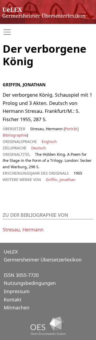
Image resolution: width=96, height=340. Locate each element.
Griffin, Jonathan (60, 179)
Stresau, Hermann (23, 229)
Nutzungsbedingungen (30, 283)
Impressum (17, 291)
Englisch (49, 141)
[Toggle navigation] (48, 32)
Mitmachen (16, 307)
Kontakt (13, 299)
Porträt (71, 128)
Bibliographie (15, 135)
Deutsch (38, 147)
